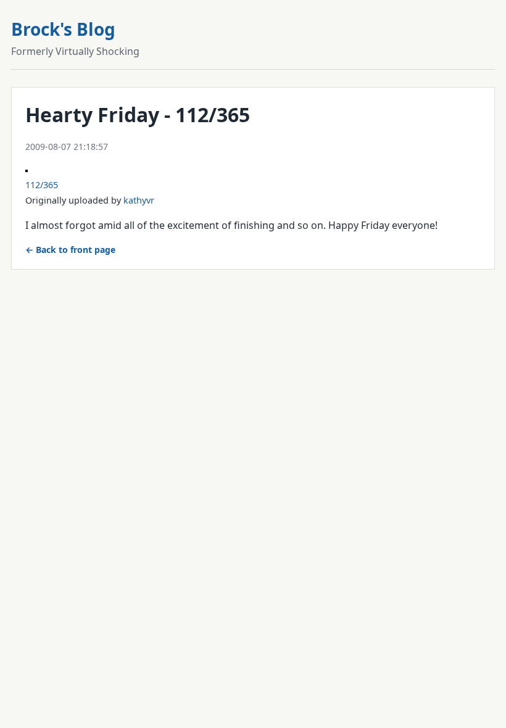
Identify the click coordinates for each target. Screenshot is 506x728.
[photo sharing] (26, 168)
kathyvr (138, 200)
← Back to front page (70, 249)
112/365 (41, 185)
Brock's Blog (63, 29)
